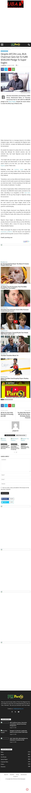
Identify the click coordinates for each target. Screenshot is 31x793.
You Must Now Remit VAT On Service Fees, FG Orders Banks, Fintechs (24, 415)
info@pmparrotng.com (18, 708)
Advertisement (24, 774)
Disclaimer (12, 774)
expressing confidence (6, 231)
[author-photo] (15, 425)
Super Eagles (12, 101)
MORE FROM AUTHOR (20, 435)
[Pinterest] (9, 69)
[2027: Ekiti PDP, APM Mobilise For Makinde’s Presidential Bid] (5, 741)
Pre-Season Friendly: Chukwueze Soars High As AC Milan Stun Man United (5, 447)
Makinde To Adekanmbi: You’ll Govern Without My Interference (25, 447)
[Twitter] (6, 69)
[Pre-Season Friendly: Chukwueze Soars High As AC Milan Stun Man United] (5, 441)
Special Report (4, 759)
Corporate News (4, 761)
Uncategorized (7, 48)
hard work (27, 192)
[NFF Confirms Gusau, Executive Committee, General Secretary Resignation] (5, 725)
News (2, 752)
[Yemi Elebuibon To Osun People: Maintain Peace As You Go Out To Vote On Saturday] (15, 441)
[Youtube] (18, 712)
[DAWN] (15, 656)
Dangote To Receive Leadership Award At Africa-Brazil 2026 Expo (19, 731)
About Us (6, 774)
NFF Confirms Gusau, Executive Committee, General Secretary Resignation (18, 724)
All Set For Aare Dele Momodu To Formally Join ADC (7, 414)
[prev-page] (14, 452)
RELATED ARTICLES (10, 435)
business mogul (18, 169)
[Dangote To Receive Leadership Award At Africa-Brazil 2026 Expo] (5, 733)
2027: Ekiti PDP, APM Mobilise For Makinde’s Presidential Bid (19, 739)
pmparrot (4, 65)
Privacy (17, 774)
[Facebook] (2, 69)
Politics (2, 764)
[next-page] (16, 452)
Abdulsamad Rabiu (8, 399)
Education (3, 766)
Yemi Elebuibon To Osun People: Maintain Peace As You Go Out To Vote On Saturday (15, 447)
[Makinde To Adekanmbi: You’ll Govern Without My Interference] (25, 441)
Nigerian (3, 165)
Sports (2, 754)
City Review (3, 757)
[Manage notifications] (27, 789)
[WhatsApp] (13, 69)
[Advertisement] (15, 26)
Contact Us (15, 776)
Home (2, 48)
